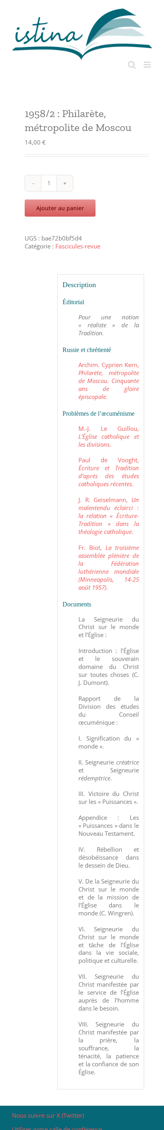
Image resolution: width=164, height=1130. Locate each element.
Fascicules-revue (77, 246)
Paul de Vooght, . (108, 472)
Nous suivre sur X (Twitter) (48, 1115)
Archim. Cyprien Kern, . (108, 381)
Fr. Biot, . (108, 567)
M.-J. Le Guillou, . (108, 436)
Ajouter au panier (60, 208)
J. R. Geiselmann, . (108, 516)
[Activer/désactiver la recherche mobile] (132, 65)
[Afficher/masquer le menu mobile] (148, 65)
